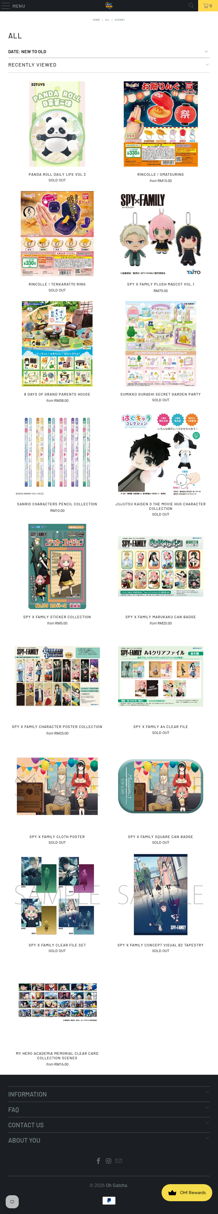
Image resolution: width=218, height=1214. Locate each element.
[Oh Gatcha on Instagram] (108, 1161)
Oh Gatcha (116, 1185)
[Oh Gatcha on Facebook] (98, 1161)
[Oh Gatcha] (109, 5)
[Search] (191, 5)
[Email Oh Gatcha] (119, 1161)
